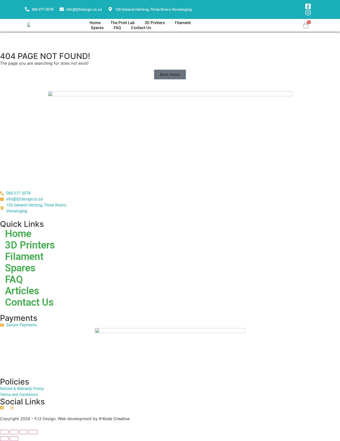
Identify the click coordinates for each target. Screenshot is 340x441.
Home (95, 22)
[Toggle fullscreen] (14, 432)
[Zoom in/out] (4, 432)
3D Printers (155, 22)
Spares (97, 27)
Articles (22, 291)
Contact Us (141, 27)
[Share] (23, 432)
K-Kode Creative (114, 418)
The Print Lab (123, 22)
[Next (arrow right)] (14, 439)
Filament (183, 22)
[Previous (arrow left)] (4, 439)
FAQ (117, 27)
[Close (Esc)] (33, 432)
